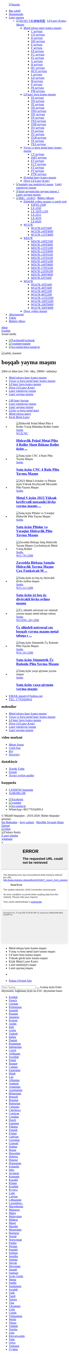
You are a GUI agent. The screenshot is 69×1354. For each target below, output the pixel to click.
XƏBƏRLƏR (17, 793)
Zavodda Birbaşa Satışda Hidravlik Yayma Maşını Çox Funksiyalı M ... (35, 567)
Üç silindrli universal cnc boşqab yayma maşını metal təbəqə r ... (37, 631)
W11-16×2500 (24, 652)
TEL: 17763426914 (20, 699)
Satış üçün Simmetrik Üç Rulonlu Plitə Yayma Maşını (37, 662)
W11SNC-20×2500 (27, 620)
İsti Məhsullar (9, 822)
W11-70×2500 (24, 555)
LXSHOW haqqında (21, 789)
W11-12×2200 (24, 587)
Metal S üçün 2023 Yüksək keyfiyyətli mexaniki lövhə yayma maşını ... (36, 502)
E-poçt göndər (9, 835)
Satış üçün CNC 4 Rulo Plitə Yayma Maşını (37, 472)
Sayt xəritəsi (27, 822)
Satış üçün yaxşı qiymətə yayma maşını (34, 687)
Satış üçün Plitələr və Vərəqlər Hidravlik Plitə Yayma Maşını (34, 531)
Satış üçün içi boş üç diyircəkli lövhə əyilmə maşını (33, 599)
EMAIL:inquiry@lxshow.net (26, 696)
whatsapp (7, 838)
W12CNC (22, 433)
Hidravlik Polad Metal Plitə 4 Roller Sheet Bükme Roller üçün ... (37, 445)
